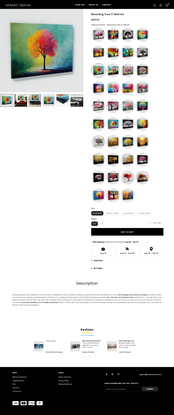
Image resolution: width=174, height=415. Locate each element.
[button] (85, 356)
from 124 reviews (87, 335)
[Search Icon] (154, 5)
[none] (6, 100)
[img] (87, 333)
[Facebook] (106, 374)
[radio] (98, 34)
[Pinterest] (118, 374)
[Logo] (21, 5)
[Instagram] (112, 374)
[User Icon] (160, 5)
